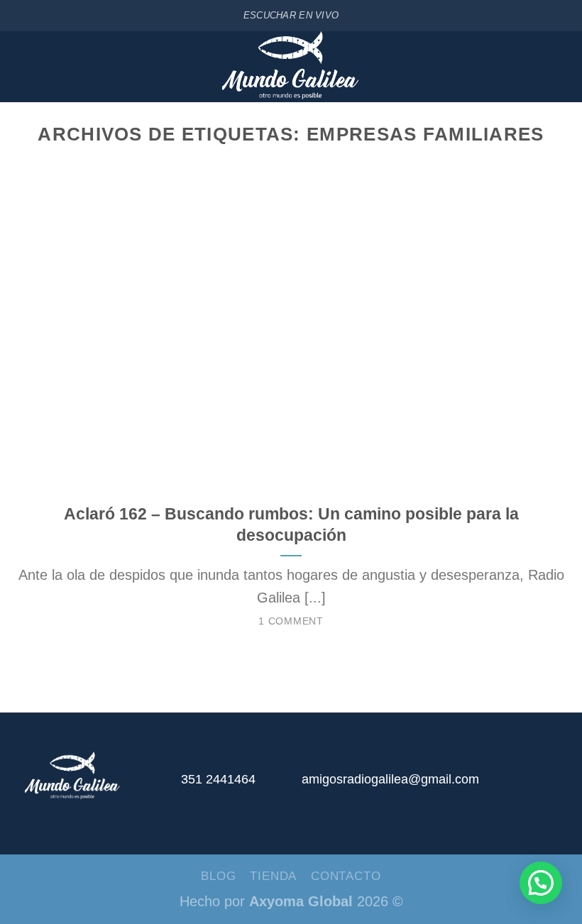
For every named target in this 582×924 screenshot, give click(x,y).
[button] (541, 883)
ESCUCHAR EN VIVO (291, 15)
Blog (218, 876)
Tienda (273, 876)
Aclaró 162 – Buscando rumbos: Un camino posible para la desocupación (291, 524)
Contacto (346, 876)
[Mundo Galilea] (291, 66)
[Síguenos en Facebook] (493, 785)
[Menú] (20, 67)
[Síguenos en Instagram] (525, 785)
